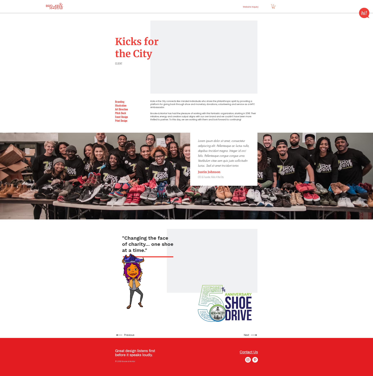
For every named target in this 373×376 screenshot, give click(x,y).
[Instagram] (248, 360)
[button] (364, 13)
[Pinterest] (255, 360)
